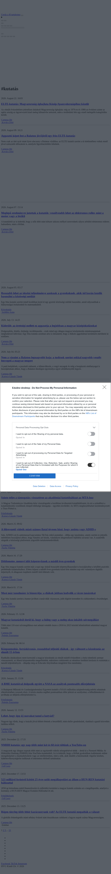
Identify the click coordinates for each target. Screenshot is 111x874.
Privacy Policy (72, 486)
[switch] (91, 434)
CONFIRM (34, 476)
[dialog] (55, 437)
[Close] (105, 388)
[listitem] (55, 427)
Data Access (55, 486)
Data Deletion (39, 486)
